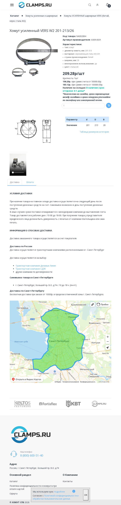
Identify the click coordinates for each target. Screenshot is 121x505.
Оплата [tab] (30, 182)
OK (85, 494)
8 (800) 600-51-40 (31, 455)
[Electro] (35, 5)
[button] (89, 4)
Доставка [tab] (14, 182)
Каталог (14, 15)
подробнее (59, 491)
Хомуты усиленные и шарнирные (42, 15)
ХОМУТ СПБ (18, 502)
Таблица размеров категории (94, 131)
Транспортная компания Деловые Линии (36, 265)
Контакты (67, 481)
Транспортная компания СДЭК (31, 268)
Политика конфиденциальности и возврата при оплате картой (33, 487)
